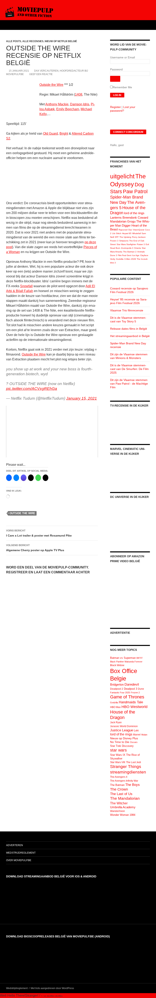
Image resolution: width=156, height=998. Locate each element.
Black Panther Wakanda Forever (126, 661)
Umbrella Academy (122, 807)
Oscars (134, 742)
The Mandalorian (125, 798)
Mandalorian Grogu (122, 221)
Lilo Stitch (116, 233)
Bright (64, 133)
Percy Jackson (139, 237)
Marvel (137, 734)
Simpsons (123, 241)
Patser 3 (141, 244)
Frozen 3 (114, 241)
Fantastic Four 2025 (120, 692)
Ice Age (135, 255)
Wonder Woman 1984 (122, 814)
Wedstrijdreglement (21, 852)
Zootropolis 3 (127, 248)
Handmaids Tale (131, 702)
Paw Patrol (135, 191)
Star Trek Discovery (122, 745)
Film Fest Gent (124, 255)
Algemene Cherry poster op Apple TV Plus (35, 548)
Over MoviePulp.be (18, 860)
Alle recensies (32, 41)
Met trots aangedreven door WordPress (52, 988)
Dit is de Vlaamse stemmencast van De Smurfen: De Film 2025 (129, 369)
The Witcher (119, 803)
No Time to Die (119, 742)
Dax (130, 230)
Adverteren (14, 845)
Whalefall (136, 233)
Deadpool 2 (116, 688)
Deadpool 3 (130, 688)
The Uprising (125, 237)
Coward (143, 217)
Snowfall (26, 286)
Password (116, 69)
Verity (112, 259)
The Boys (132, 785)
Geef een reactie (41, 74)
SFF (117, 237)
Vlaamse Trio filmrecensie (126, 310)
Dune (141, 689)
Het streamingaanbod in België (130, 336)
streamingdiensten (128, 772)
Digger (126, 225)
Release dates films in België (128, 328)
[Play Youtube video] (52, 431)
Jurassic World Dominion (124, 726)
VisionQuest (138, 230)
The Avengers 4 (118, 776)
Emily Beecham (67, 109)
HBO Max (115, 707)
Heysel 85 (126, 233)
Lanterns (116, 217)
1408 (78, 94)
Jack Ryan (116, 722)
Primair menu (151, 25)
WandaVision (117, 811)
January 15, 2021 (81, 398)
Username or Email (122, 57)
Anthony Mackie (56, 104)
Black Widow (117, 665)
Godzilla (120, 259)
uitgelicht (122, 176)
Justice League (121, 730)
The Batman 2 (129, 252)
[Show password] (115, 79)
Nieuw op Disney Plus (124, 738)
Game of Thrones (127, 696)
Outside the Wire (51, 84)
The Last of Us (121, 794)
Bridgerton (117, 684)
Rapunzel (123, 230)
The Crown (119, 789)
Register (115, 107)
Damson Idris (79, 104)
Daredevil (132, 684)
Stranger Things (125, 766)
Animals (141, 252)
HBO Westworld (134, 707)
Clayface (144, 255)
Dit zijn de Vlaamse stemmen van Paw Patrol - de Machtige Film (129, 383)
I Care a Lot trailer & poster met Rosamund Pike (39, 533)
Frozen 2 (135, 692)
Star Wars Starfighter (126, 244)
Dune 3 (113, 255)
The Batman (117, 784)
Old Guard (50, 133)
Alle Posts (13, 41)
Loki (136, 730)
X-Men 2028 (130, 259)
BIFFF (139, 658)
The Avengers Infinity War (124, 780)
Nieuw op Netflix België (61, 41)
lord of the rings (134, 213)
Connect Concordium (128, 132)
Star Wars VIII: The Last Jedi (125, 762)
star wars (118, 750)
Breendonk (129, 217)
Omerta (137, 248)
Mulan (144, 734)
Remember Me (122, 87)
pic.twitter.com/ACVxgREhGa (31, 388)
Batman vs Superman (123, 657)
